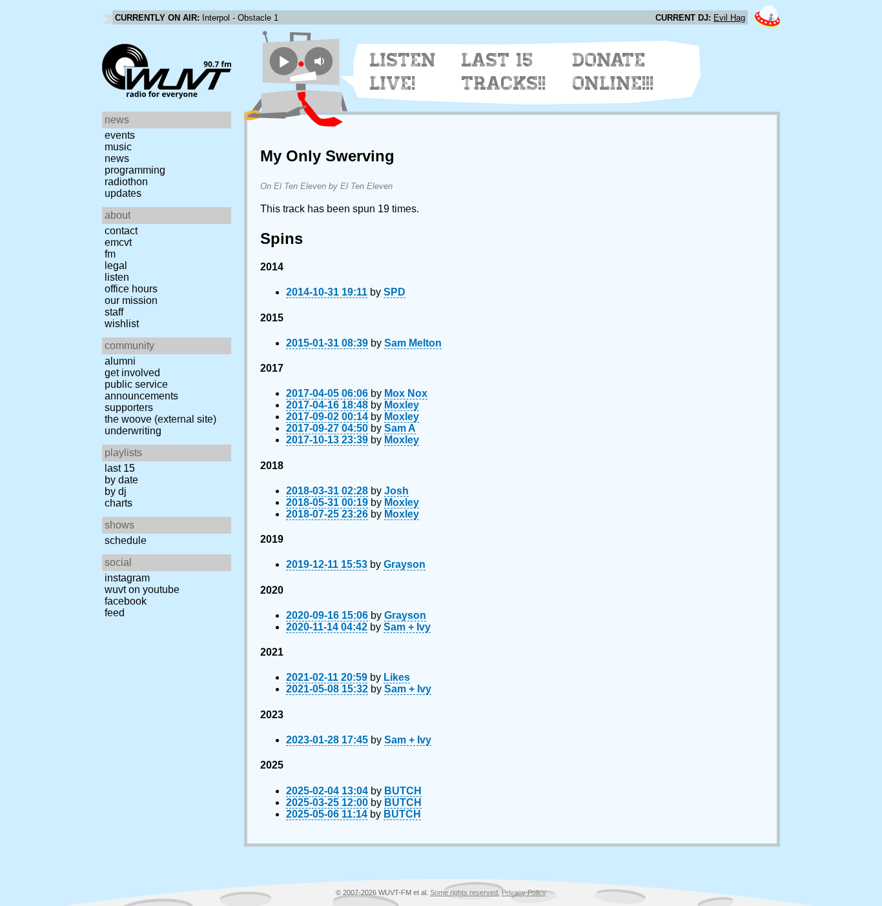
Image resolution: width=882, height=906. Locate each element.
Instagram (127, 577)
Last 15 (120, 468)
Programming (135, 170)
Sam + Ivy (407, 626)
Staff (114, 312)
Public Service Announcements (141, 390)
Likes (397, 677)
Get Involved (132, 372)
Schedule (126, 540)
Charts (118, 503)
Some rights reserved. (465, 892)
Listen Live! (403, 71)
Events (120, 135)
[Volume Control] (320, 61)
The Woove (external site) (160, 419)
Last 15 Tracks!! (504, 71)
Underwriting (133, 430)
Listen (117, 277)
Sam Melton (413, 342)
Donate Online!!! (613, 71)
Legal (116, 265)
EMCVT (118, 242)
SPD (394, 292)
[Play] (283, 61)
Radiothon (126, 181)
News (117, 158)
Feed (115, 612)
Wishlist (122, 323)
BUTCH (403, 790)
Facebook (126, 601)
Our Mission (131, 300)
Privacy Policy (524, 892)
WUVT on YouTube (142, 589)
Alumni (120, 361)
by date (121, 479)
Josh (396, 490)
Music (118, 146)
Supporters (129, 407)
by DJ (116, 491)
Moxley (401, 404)
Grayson (405, 564)
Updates (123, 193)
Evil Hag (729, 18)
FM (110, 253)
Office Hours (131, 288)
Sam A (400, 428)
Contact (121, 230)
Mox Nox (405, 393)
